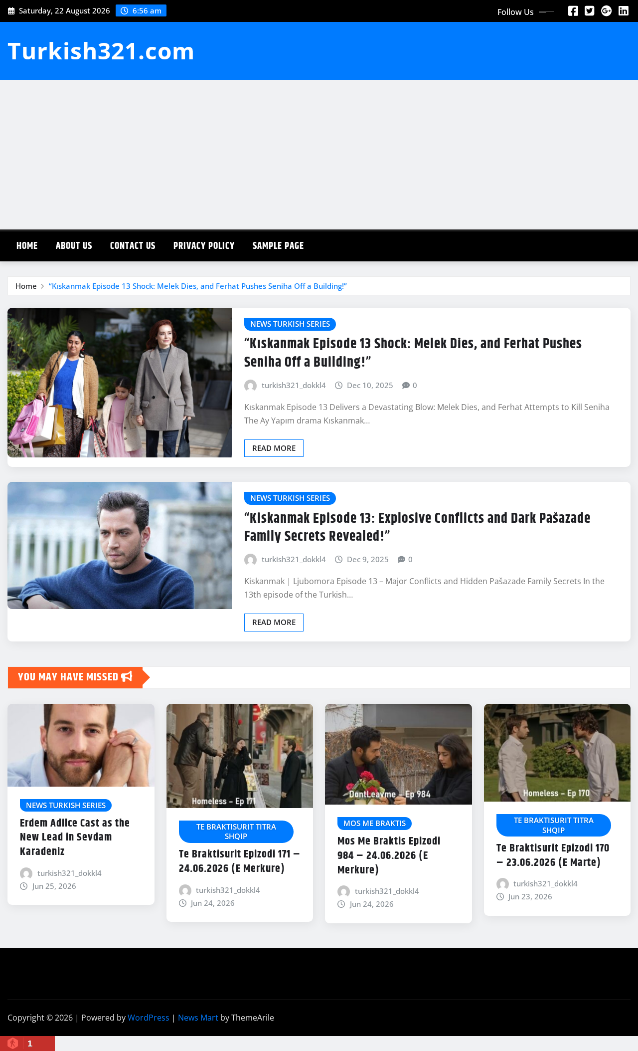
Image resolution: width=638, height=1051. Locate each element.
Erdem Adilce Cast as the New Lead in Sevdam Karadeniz (75, 837)
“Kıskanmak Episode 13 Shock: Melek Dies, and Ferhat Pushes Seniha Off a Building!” (198, 286)
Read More (274, 448)
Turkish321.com (101, 50)
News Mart (198, 1017)
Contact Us (133, 246)
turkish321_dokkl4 (294, 385)
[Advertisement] (319, 154)
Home (27, 246)
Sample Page (278, 246)
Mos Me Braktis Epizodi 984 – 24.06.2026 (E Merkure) (389, 855)
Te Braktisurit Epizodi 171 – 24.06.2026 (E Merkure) (240, 861)
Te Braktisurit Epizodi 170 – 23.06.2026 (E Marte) (553, 855)
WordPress (148, 1017)
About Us (74, 246)
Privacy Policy (204, 246)
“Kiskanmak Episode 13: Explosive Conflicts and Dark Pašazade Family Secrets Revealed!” (417, 527)
